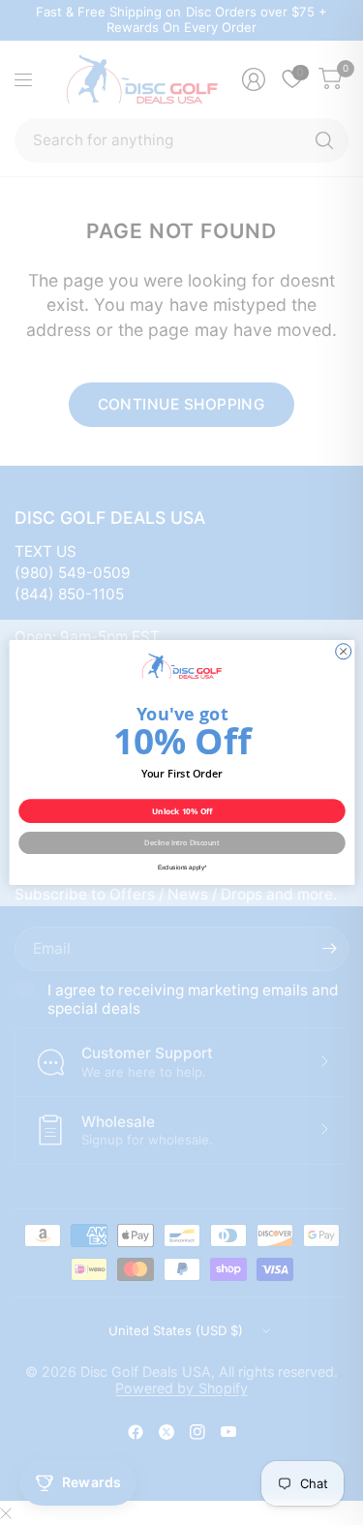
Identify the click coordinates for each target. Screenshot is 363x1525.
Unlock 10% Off (181, 811)
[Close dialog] (342, 651)
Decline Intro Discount (181, 842)
